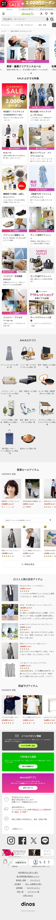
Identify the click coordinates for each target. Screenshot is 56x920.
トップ (3, 31)
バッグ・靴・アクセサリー (24, 25)
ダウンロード (28, 788)
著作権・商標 (21, 880)
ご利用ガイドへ (17, 829)
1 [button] (24, 73)
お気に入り (46, 14)
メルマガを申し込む (28, 746)
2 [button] (28, 73)
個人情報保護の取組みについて (28, 876)
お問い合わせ (28, 896)
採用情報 (19, 888)
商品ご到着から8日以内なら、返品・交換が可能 (29, 819)
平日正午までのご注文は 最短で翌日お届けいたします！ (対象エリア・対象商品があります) (24, 799)
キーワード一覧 (33, 892)
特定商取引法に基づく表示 (28, 873)
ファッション (5, 25)
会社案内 (17, 884)
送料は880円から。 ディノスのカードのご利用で (31, 809)
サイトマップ (35, 880)
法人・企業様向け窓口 (33, 884)
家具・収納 (42, 25)
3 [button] (31, 73)
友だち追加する (28, 766)
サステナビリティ (33, 888)
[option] (28, 52)
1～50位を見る (28, 564)
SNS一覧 (20, 892)
